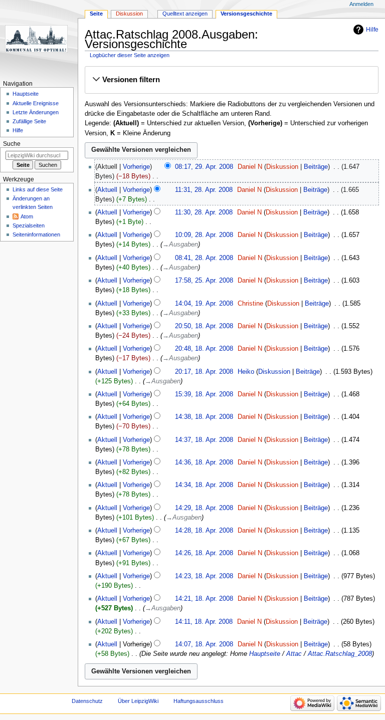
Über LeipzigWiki (138, 701)
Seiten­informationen (36, 234)
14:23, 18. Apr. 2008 (204, 576)
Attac (294, 653)
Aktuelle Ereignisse (36, 103)
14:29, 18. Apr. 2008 (204, 508)
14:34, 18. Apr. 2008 (204, 485)
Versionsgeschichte (246, 14)
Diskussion (282, 166)
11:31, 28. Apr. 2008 (204, 189)
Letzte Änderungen (36, 112)
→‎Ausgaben (180, 244)
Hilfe (372, 29)
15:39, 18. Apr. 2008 (204, 394)
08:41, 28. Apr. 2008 (204, 258)
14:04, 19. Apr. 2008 (204, 303)
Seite (96, 14)
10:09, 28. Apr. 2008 (204, 234)
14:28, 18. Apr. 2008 (204, 530)
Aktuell (107, 189)
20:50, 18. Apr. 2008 (204, 326)
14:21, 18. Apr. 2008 (204, 598)
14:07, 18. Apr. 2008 (204, 644)
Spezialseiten (29, 225)
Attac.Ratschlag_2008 (340, 653)
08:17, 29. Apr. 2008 (204, 166)
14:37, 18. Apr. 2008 (204, 439)
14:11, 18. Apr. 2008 (204, 621)
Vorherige (136, 166)
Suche (12, 144)
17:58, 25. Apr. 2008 (204, 280)
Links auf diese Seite (38, 189)
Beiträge (316, 166)
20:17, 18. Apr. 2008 (204, 371)
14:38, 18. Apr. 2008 (204, 416)
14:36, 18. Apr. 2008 (204, 462)
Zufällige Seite (29, 121)
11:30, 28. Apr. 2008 (204, 212)
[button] (231, 79)
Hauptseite (264, 653)
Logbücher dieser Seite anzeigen (129, 55)
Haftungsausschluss (198, 701)
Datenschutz (87, 701)
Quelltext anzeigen (185, 14)
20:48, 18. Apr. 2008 (204, 348)
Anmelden (361, 4)
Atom (27, 216)
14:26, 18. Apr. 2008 (204, 553)
